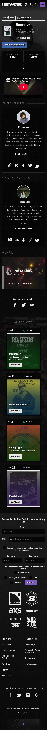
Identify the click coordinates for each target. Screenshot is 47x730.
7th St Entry (6, 645)
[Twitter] (30, 165)
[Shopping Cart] (36, 4)
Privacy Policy (23, 713)
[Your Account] (27, 4)
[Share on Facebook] (15, 305)
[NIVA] (32, 611)
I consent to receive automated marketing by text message (24, 549)
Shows (11, 283)
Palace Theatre (24, 573)
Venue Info (29, 283)
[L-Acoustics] (15, 598)
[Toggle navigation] (42, 4)
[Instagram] (17, 165)
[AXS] (15, 611)
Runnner (23, 127)
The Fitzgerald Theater (17, 578)
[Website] (10, 165)
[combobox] (12, 539)
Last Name (33, 556)
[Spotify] (23, 240)
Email (22, 527)
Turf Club (36, 578)
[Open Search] (31, 4)
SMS (4, 539)
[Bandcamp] (37, 166)
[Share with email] (32, 305)
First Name (11, 556)
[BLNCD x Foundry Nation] (15, 622)
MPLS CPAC (7, 676)
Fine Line (18, 582)
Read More (21, 154)
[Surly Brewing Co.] (32, 598)
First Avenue (7, 639)
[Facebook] (23, 165)
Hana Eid (23, 202)
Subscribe (30, 583)
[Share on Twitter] (23, 305)
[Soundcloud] (17, 240)
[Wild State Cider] (32, 622)
